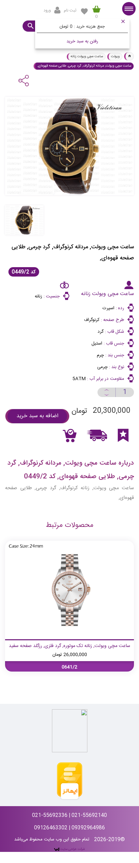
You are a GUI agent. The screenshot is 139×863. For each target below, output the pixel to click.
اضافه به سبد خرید (37, 416)
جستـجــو (30, 26)
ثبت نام (70, 10)
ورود (47, 10)
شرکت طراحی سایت (72, 849)
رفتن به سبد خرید (82, 41)
